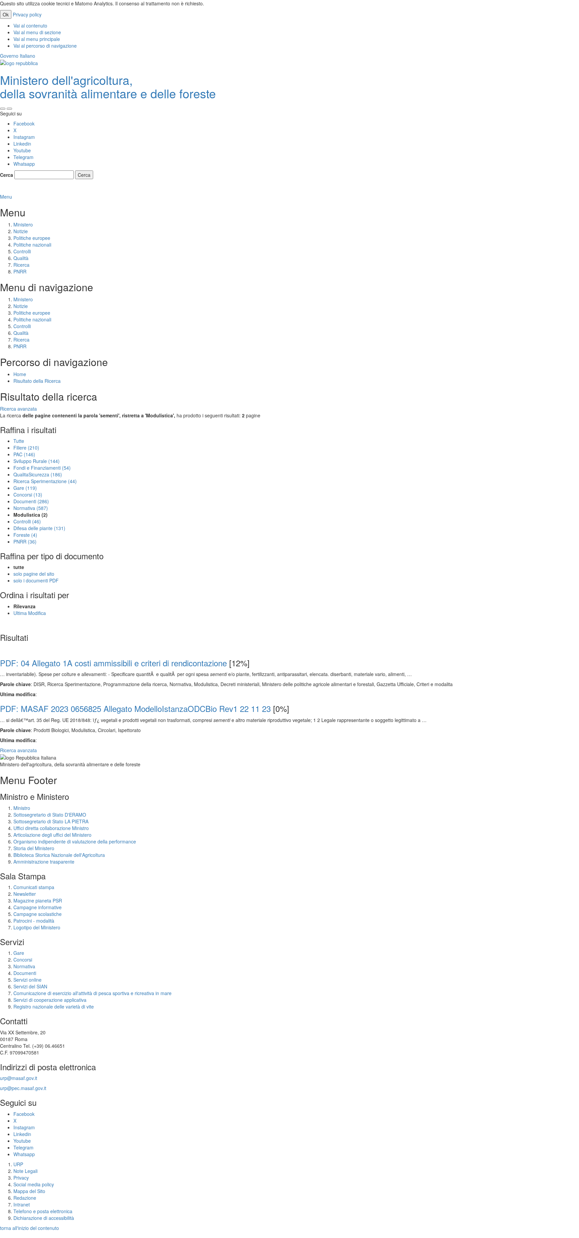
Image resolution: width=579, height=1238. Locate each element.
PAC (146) (24, 454)
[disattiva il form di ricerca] (9, 109)
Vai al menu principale (36, 39)
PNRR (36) (25, 541)
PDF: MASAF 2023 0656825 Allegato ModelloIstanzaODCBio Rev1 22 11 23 (135, 708)
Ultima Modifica (29, 613)
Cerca (6, 174)
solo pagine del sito (33, 573)
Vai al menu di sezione (37, 32)
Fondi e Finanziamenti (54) (42, 467)
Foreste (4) (25, 534)
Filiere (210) (26, 447)
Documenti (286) (31, 501)
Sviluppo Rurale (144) (36, 461)
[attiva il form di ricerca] (2, 109)
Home (19, 374)
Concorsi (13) (27, 494)
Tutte (18, 440)
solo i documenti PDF (36, 580)
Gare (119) (25, 487)
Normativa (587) (30, 508)
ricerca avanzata (18, 190)
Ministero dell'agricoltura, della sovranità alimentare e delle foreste (108, 86)
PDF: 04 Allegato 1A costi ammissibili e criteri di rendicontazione (113, 663)
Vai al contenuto (30, 25)
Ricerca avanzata (18, 408)
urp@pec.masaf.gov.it (23, 1088)
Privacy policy (27, 14)
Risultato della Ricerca (37, 380)
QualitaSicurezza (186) (37, 474)
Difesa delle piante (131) (39, 528)
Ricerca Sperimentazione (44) (45, 481)
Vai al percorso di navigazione (45, 45)
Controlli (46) (27, 521)
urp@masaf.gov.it (18, 1078)
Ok (6, 14)
